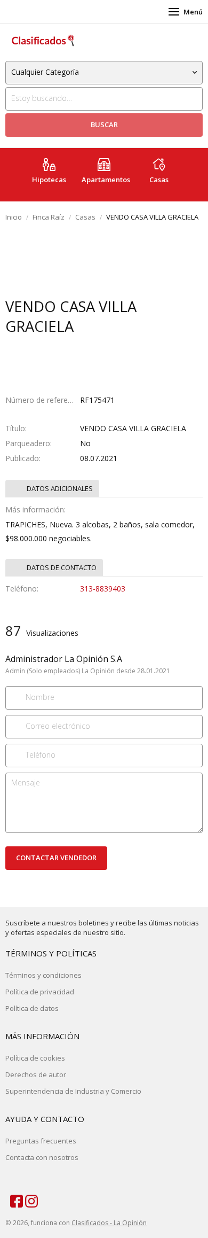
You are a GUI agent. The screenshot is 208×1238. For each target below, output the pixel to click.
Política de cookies (35, 1058)
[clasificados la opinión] (26, 1199)
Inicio (13, 217)
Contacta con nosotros (41, 1157)
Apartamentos (106, 179)
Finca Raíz (49, 217)
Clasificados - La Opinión (109, 1222)
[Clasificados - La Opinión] (42, 40)
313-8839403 (102, 588)
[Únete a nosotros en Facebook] (11, 1199)
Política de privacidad (39, 991)
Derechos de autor (35, 1074)
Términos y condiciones (43, 975)
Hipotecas (49, 179)
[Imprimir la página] (94, 347)
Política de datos (32, 1008)
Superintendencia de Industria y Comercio (73, 1091)
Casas (159, 179)
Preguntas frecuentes (40, 1141)
